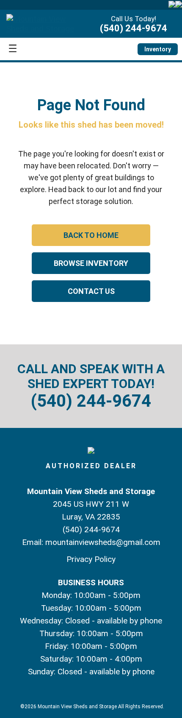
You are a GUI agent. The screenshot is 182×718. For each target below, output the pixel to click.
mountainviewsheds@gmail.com (102, 542)
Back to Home (91, 235)
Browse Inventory (91, 263)
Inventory (157, 49)
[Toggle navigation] (12, 49)
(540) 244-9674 (133, 28)
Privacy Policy (91, 559)
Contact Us (91, 291)
